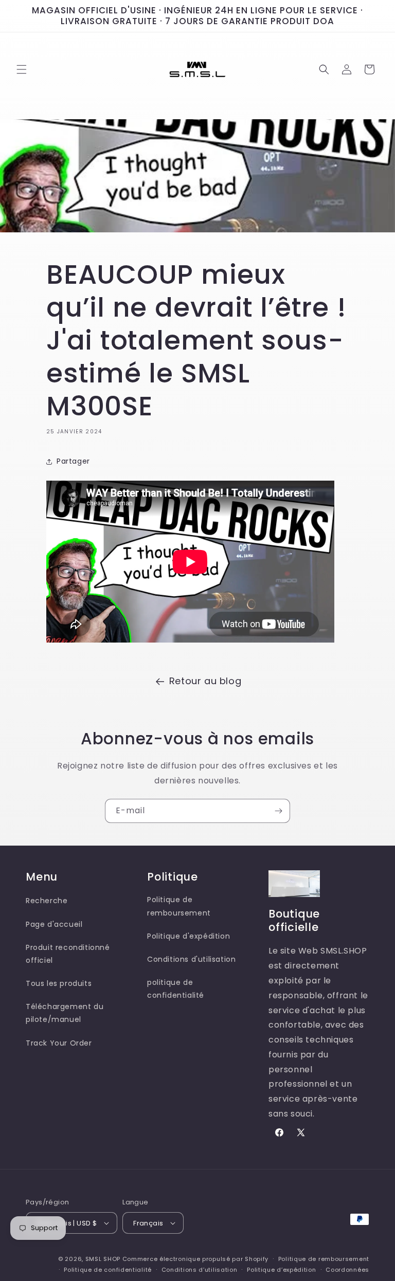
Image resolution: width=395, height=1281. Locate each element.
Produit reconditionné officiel (68, 953)
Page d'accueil (54, 924)
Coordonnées (347, 1270)
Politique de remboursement (179, 906)
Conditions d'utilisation (191, 959)
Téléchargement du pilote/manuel (64, 1012)
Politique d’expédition (281, 1270)
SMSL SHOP (102, 1259)
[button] (21, 69)
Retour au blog (205, 680)
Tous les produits (59, 983)
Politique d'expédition (188, 936)
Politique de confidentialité (108, 1270)
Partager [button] (73, 461)
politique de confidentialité (175, 988)
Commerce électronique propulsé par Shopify (195, 1259)
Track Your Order (59, 1043)
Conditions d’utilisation (199, 1270)
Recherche (46, 900)
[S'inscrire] (278, 811)
